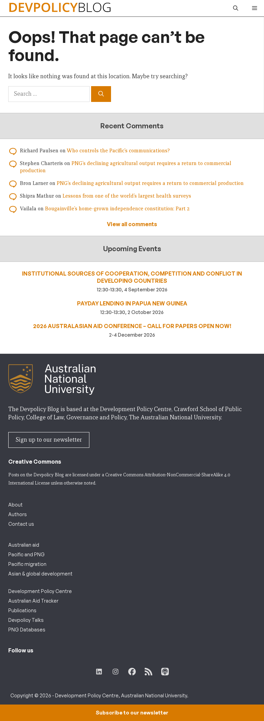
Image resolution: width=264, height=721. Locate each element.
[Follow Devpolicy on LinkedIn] (99, 671)
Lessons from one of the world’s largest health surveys (127, 196)
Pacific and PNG (26, 554)
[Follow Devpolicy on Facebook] (132, 671)
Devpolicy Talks (26, 620)
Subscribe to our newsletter (132, 712)
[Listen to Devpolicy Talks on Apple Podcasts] (165, 671)
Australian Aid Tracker (33, 601)
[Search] (101, 94)
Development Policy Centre (40, 591)
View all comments (132, 224)
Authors (17, 514)
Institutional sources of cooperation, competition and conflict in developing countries (132, 277)
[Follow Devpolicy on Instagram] (115, 671)
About (15, 505)
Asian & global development (40, 574)
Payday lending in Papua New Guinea (132, 303)
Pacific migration (27, 564)
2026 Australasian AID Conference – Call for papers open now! (132, 326)
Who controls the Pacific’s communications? (118, 151)
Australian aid (23, 545)
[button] (235, 8)
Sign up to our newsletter (48, 439)
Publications (22, 610)
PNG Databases (26, 629)
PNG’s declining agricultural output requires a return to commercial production (150, 183)
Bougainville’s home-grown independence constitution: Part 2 (117, 209)
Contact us (21, 524)
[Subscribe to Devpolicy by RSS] (148, 671)
